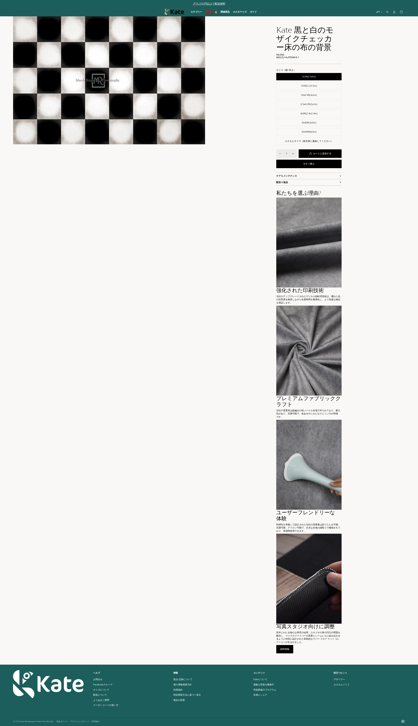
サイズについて (101, 689)
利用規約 (178, 689)
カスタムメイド (342, 684)
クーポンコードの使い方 (105, 705)
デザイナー (339, 679)
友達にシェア (260, 694)
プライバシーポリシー (80, 721)
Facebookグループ (102, 684)
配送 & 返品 (282, 182)
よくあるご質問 (101, 700)
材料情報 (284, 649)
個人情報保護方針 (182, 684)
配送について (100, 694)
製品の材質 (179, 700)
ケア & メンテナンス (286, 175)
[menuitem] (196, 12)
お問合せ (97, 679)
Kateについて (260, 679)
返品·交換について (182, 679)
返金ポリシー (62, 721)
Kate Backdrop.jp (27, 721)
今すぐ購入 (309, 163)
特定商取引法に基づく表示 (187, 694)
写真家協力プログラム (264, 689)
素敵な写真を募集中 (263, 684)
